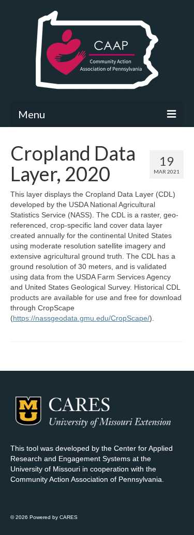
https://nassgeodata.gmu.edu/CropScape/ (81, 318)
